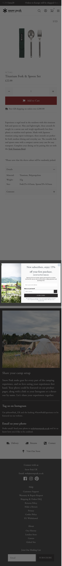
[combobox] (39, 291)
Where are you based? (29, 288)
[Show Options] (55, 291)
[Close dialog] (59, 265)
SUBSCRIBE (41, 295)
